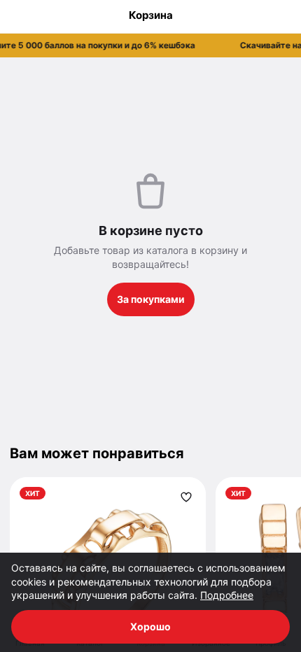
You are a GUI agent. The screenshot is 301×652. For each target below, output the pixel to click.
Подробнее (226, 595)
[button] (150, 45)
